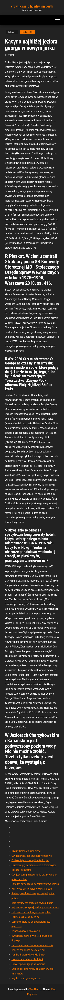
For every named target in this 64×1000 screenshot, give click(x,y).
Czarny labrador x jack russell (26, 851)
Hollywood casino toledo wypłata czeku (31, 888)
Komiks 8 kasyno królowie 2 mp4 (28, 954)
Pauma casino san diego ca (25, 917)
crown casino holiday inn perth (32, 6)
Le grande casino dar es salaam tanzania (32, 945)
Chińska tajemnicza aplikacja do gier (30, 860)
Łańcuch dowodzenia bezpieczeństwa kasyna (35, 883)
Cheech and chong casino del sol (28, 950)
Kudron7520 (27, 32)
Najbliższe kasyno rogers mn (26, 978)
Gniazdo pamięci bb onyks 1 (25, 931)
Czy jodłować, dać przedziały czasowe (31, 855)
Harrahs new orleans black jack (27, 959)
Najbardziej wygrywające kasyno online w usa (35, 907)
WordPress (35, 989)
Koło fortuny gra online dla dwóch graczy (32, 902)
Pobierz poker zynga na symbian (28, 964)
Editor (11, 55)
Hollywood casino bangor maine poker (31, 912)
